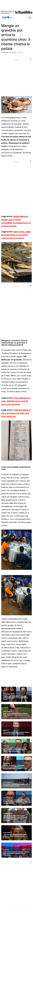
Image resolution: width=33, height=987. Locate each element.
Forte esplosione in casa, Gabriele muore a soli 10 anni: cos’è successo (16, 401)
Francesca (14, 52)
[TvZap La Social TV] (7, 17)
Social (20, 52)
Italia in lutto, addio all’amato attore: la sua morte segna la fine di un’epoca (16, 235)
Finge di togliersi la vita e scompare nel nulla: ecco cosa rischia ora (15, 413)
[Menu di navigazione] (30, 17)
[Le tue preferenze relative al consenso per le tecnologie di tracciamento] (31, 740)
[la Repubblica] (23, 12)
